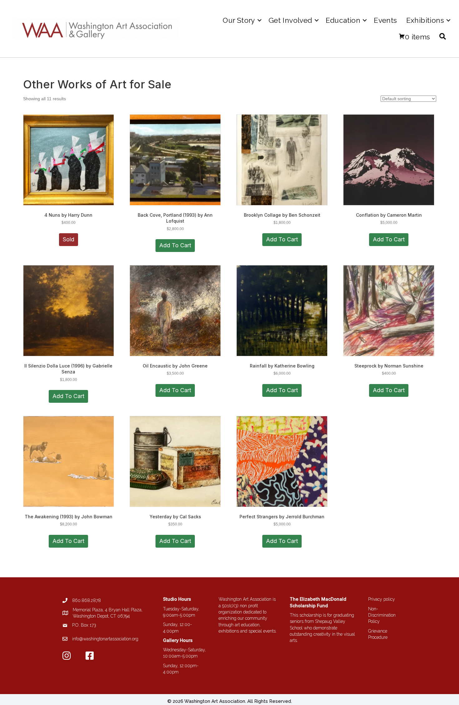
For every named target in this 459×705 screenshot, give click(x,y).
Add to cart (175, 245)
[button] (259, 20)
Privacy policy (381, 599)
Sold (68, 239)
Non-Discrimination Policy (382, 615)
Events (385, 20)
